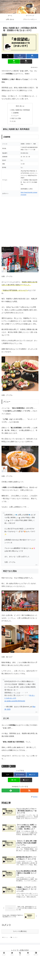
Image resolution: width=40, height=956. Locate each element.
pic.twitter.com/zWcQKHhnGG (14, 701)
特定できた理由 (16, 118)
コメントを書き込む (20, 931)
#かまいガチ (12, 698)
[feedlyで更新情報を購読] (11, 790)
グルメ (13, 766)
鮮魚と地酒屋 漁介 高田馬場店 (20, 110)
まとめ (13, 121)
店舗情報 (16, 113)
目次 (17, 106)
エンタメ (6, 766)
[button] (26, 61)
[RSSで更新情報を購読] (29, 790)
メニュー (16, 115)
